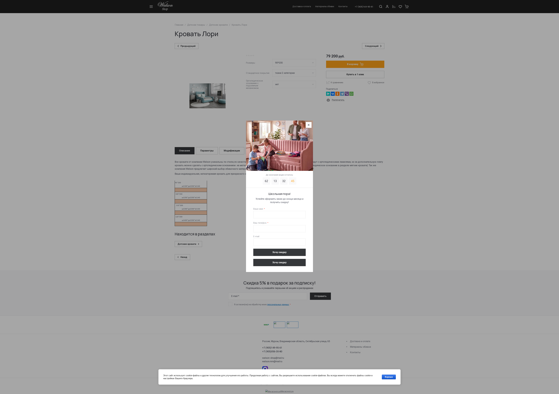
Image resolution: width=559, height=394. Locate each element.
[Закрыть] (309, 125)
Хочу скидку (279, 252)
